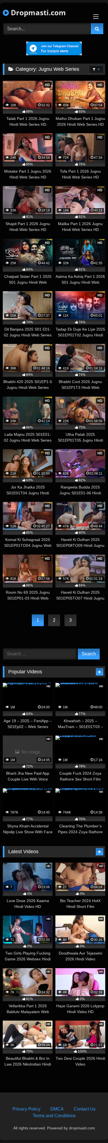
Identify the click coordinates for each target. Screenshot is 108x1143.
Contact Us (85, 1109)
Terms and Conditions (54, 1115)
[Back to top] (91, 1126)
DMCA (57, 1109)
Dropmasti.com (37, 12)
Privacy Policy (26, 1109)
